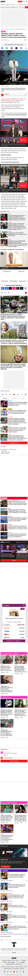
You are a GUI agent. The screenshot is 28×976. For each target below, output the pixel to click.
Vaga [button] (19, 939)
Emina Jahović (22, 281)
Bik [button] (4, 939)
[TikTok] (21, 288)
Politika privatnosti (7, 968)
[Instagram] (14, 288)
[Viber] (2, 288)
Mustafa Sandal (13, 281)
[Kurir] (2, 2)
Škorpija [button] (22, 939)
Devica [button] (15, 939)
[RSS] (22, 394)
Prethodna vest (7, 271)
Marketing (3, 966)
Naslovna (3, 29)
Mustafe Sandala (9, 100)
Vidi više (14, 952)
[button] (25, 40)
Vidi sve (14, 560)
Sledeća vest (21, 271)
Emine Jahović (20, 98)
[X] (10, 288)
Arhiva (25, 966)
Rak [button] (10, 939)
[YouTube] (17, 288)
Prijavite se (6, 866)
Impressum (12, 966)
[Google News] (25, 288)
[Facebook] (6, 288)
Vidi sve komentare (14, 761)
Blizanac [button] (7, 939)
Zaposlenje (22, 968)
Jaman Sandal (4, 98)
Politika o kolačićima (19, 966)
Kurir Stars (6, 39)
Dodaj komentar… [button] (8, 758)
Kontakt (7, 966)
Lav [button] (12, 939)
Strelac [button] (25, 939)
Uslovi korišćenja (15, 968)
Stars (7, 29)
